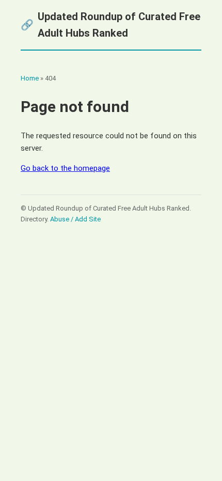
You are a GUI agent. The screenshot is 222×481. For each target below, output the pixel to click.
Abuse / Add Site (75, 219)
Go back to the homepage (65, 168)
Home (30, 78)
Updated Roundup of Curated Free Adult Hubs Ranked (110, 24)
